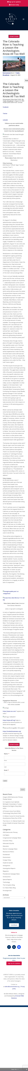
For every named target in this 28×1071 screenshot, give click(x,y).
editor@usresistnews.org (12, 986)
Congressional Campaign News (12, 838)
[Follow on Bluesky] (19, 947)
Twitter (5, 113)
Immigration (6, 865)
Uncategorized (7, 890)
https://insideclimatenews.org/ (12, 731)
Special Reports (7, 879)
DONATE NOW (14, 36)
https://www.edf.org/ (9, 720)
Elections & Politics (8, 852)
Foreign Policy (7, 860)
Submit (5, 780)
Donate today (15, 5)
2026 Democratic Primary (10, 832)
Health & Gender (8, 863)
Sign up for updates (15, 2)
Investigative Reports (9, 868)
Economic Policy (7, 841)
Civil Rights (6, 835)
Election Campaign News (10, 849)
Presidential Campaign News (11, 874)
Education (6, 846)
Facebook (5, 107)
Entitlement (6, 854)
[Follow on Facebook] (9, 947)
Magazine (6, 871)
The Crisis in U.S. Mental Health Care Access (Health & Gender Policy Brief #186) (14, 823)
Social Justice (6, 877)
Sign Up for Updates (14, 963)
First (5, 760)
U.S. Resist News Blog (9, 888)
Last (5, 767)
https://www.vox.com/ (9, 711)
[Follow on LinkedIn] (14, 947)
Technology (6, 882)
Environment (7, 73)
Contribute (14, 925)
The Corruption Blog (9, 885)
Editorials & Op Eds (8, 843)
